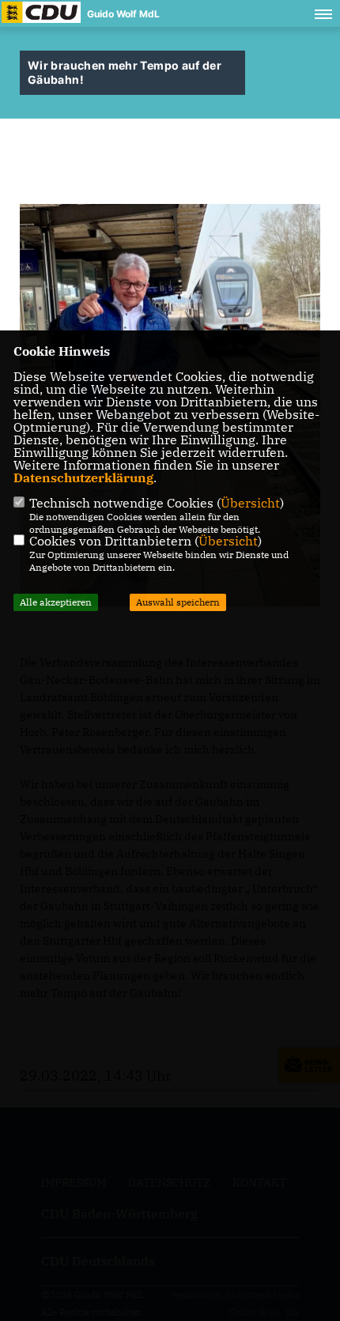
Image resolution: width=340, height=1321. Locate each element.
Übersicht (250, 503)
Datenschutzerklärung (83, 477)
